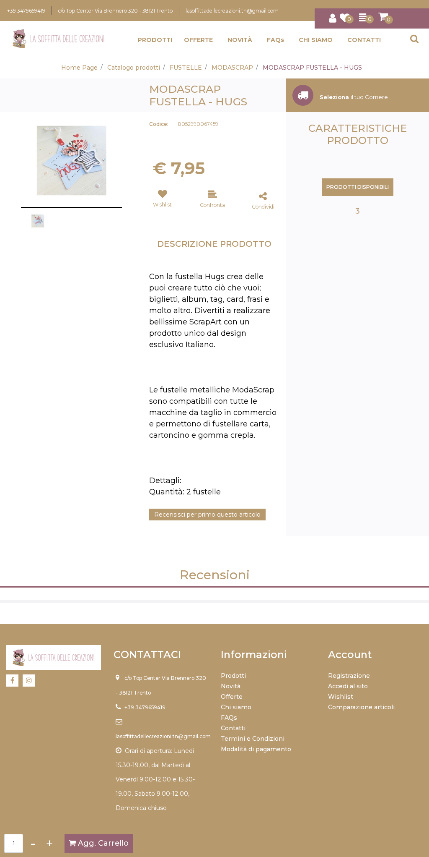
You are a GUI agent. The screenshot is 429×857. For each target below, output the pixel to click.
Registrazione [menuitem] (349, 675)
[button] (71, 160)
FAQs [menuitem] (229, 717)
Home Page (79, 67)
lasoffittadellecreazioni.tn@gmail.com (232, 11)
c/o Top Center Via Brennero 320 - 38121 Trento (115, 11)
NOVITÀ (239, 40)
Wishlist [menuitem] (340, 696)
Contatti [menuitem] (233, 728)
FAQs (275, 40)
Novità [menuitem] (230, 686)
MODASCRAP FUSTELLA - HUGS (312, 67)
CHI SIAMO (316, 40)
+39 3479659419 (26, 11)
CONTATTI (364, 40)
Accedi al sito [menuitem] (348, 686)
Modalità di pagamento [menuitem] (256, 749)
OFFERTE (198, 40)
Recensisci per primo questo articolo (207, 514)
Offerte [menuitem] (232, 696)
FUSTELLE (186, 67)
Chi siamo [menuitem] (236, 707)
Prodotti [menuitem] (233, 675)
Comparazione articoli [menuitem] (361, 707)
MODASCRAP (232, 67)
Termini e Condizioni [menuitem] (252, 738)
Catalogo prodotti (133, 67)
